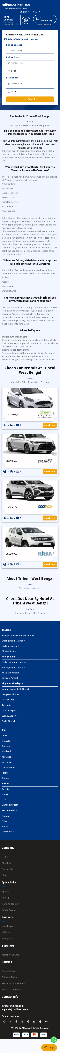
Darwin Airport (9, 710)
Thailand (6, 751)
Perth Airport (8, 721)
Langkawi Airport (10, 694)
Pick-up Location (14, 45)
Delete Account (9, 910)
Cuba (4, 821)
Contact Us (7, 869)
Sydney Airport (9, 716)
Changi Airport (9, 699)
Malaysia (6, 741)
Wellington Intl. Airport (13, 667)
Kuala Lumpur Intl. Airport (15, 689)
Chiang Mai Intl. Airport (13, 640)
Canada (6, 816)
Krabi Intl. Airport (10, 646)
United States (9, 831)
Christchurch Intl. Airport (14, 662)
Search (32, 99)
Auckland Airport (10, 672)
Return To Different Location (23, 39)
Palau (5, 773)
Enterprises (7, 938)
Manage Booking (10, 904)
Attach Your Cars (10, 954)
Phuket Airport (9, 651)
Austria (5, 789)
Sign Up (5, 897)
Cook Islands (8, 767)
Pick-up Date (12, 57)
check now (49, 425)
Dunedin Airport (10, 678)
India (4, 735)
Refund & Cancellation (13, 983)
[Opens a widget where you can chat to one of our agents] (49, 1048)
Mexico (5, 826)
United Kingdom (10, 805)
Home (5, 857)
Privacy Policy (8, 971)
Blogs (4, 875)
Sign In (5, 891)
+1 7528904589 (45, 19)
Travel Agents (8, 926)
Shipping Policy (9, 977)
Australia (6, 762)
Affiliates (6, 932)
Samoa (5, 778)
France (5, 794)
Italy (4, 799)
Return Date (12, 78)
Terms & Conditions (11, 989)
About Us (6, 863)
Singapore (7, 746)
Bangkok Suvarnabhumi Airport (18, 635)
